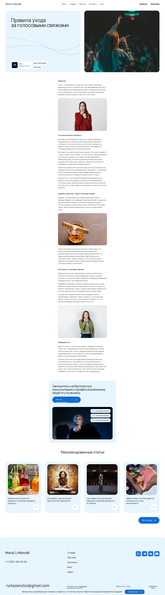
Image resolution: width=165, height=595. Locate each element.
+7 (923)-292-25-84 (16, 561)
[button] (76, 400)
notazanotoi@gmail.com (27, 585)
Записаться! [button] (95, 371)
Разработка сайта (153, 587)
